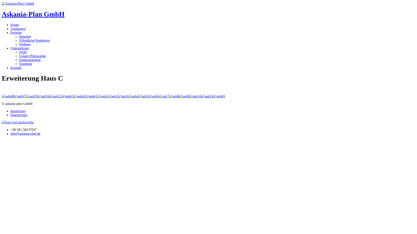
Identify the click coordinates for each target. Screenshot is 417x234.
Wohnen (25, 44)
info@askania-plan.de (25, 133)
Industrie (25, 36)
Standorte (25, 64)
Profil (23, 52)
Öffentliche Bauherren (34, 40)
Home (14, 25)
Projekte (16, 32)
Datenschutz (18, 115)
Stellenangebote (30, 60)
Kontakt (16, 68)
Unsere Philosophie (32, 56)
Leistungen (18, 29)
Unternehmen (19, 48)
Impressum (17, 111)
